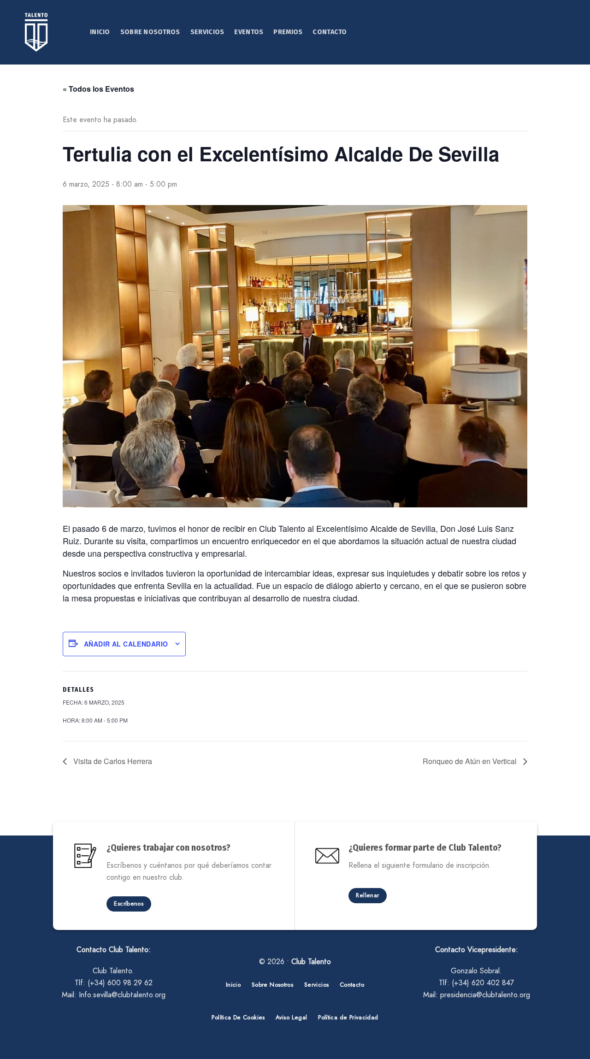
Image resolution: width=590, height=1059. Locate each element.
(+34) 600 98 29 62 (120, 982)
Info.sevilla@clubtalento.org (122, 994)
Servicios (207, 32)
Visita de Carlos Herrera (111, 761)
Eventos (248, 32)
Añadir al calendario (126, 643)
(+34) (483, 982)
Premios (287, 32)
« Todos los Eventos (98, 88)
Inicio (100, 32)
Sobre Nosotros (150, 32)
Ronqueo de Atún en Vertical (471, 761)
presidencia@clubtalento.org (485, 994)
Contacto (330, 32)
